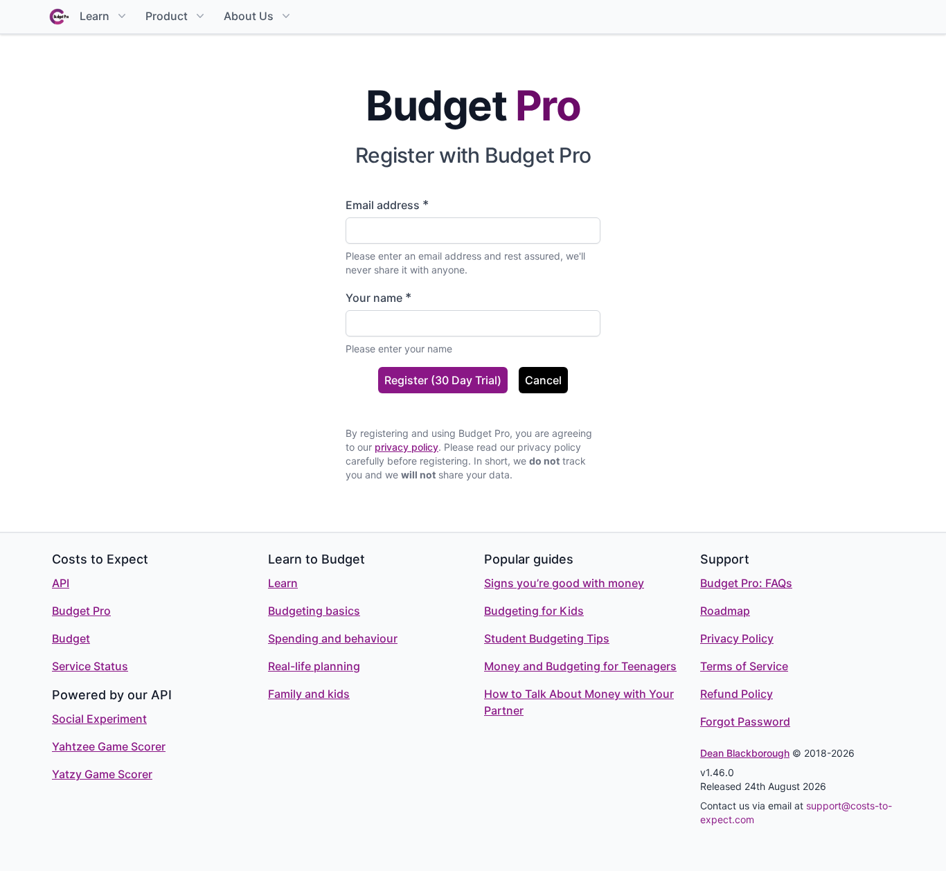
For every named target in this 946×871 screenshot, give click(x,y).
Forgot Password (745, 721)
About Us (249, 16)
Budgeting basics (314, 611)
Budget (71, 638)
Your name (378, 297)
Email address (387, 204)
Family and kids (309, 694)
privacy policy (406, 447)
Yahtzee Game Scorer (109, 746)
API (60, 583)
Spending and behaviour (333, 638)
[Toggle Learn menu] (120, 15)
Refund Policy (736, 694)
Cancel (543, 380)
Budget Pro (81, 611)
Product (166, 16)
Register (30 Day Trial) (442, 380)
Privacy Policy (737, 638)
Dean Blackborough (744, 753)
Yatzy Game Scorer (102, 774)
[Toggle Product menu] (199, 15)
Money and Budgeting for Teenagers (580, 666)
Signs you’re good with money (564, 583)
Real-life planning (314, 666)
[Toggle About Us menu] (285, 15)
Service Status (90, 666)
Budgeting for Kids (534, 611)
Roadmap (725, 611)
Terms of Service (744, 666)
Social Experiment (99, 719)
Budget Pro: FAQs (746, 583)
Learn (94, 16)
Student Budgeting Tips (546, 638)
